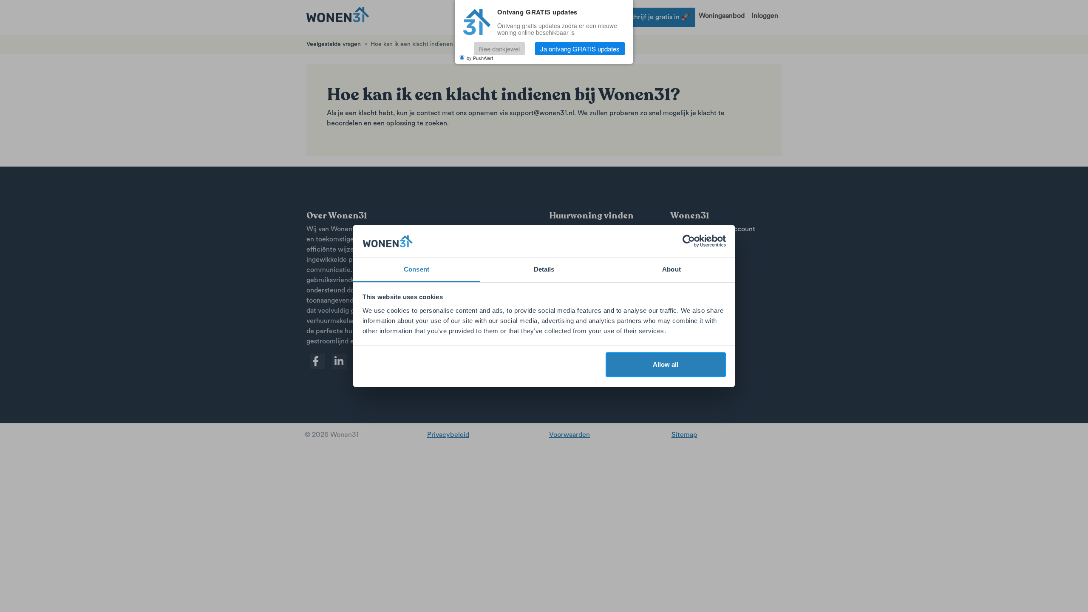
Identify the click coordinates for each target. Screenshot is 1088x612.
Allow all (665, 364)
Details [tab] (544, 269)
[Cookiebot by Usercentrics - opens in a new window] (689, 241)
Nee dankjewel (499, 48)
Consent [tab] (416, 269)
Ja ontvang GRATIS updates (580, 48)
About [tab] (671, 269)
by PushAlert (480, 57)
